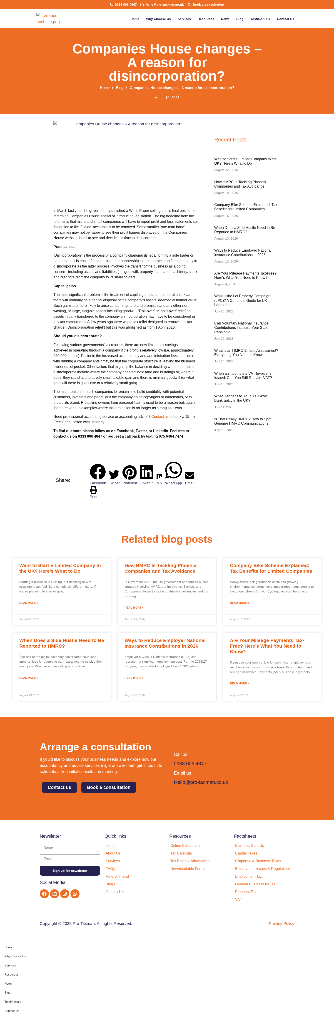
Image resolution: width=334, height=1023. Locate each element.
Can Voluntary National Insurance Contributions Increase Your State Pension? (241, 327)
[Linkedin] (54, 893)
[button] (98, 466)
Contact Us (285, 19)
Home (134, 19)
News (225, 19)
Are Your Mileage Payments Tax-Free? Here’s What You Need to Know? (267, 646)
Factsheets (245, 836)
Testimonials (260, 19)
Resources (206, 19)
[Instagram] (64, 893)
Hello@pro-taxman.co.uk (201, 782)
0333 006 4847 (190, 763)
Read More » (28, 602)
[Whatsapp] (75, 893)
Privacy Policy (281, 923)
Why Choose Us (158, 19)
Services (184, 19)
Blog (240, 19)
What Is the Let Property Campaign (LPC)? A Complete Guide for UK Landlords (242, 300)
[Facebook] (44, 893)
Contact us (160, 417)
